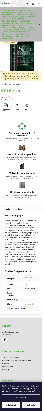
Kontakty (5, 369)
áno (25, 294)
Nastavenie (21, 397)
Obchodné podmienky (10, 357)
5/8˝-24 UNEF (29, 304)
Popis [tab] (7, 209)
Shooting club (7, 366)
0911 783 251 (7, 334)
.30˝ (25, 300)
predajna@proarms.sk (10, 332)
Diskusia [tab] (19, 209)
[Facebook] (5, 339)
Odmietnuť (11, 405)
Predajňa (5, 363)
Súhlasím (31, 405)
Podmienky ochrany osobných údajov (16, 360)
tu (39, 391)
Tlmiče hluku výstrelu (28, 278)
